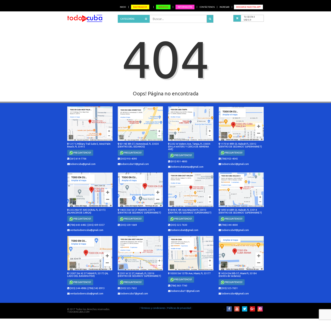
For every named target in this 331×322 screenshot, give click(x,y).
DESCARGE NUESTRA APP (248, 7)
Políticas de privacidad (179, 308)
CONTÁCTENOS (207, 7)
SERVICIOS (163, 7)
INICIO (123, 7)
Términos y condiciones (153, 308)
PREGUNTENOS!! (82, 152)
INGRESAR (224, 7)
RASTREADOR (140, 7)
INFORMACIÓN (185, 7)
